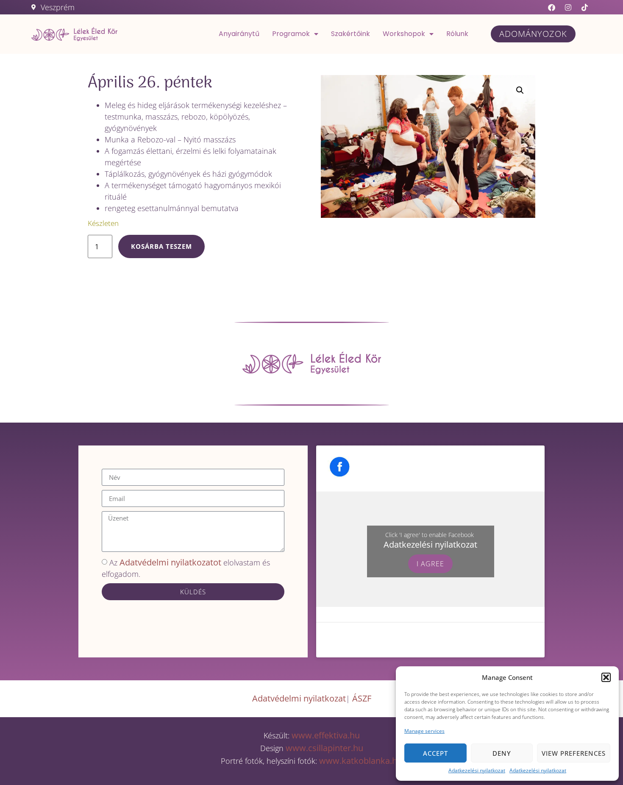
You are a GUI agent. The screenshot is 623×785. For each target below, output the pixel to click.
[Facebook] (552, 7)
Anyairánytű (239, 34)
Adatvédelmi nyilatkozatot (170, 562)
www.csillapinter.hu (324, 748)
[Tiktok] (585, 7)
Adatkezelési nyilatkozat (476, 770)
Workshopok (404, 34)
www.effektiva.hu (324, 735)
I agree (430, 563)
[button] (606, 677)
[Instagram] (568, 7)
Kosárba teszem (161, 246)
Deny (501, 753)
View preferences (574, 753)
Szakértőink (350, 34)
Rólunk (457, 34)
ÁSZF (361, 698)
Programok (291, 34)
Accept (435, 753)
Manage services (424, 731)
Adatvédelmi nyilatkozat (299, 698)
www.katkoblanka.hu (360, 760)
